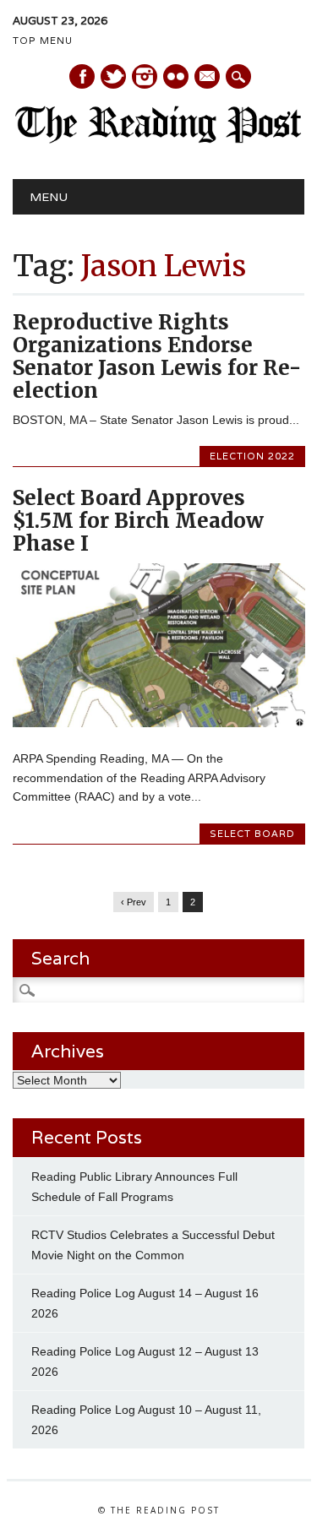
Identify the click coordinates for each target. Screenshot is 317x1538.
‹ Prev (133, 902)
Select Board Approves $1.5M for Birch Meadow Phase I (138, 521)
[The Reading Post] (158, 139)
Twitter (113, 76)
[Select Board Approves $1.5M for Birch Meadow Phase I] (158, 723)
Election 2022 (252, 456)
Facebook (82, 76)
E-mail (208, 78)
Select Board (252, 834)
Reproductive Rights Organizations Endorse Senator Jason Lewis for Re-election (157, 356)
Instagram (144, 76)
